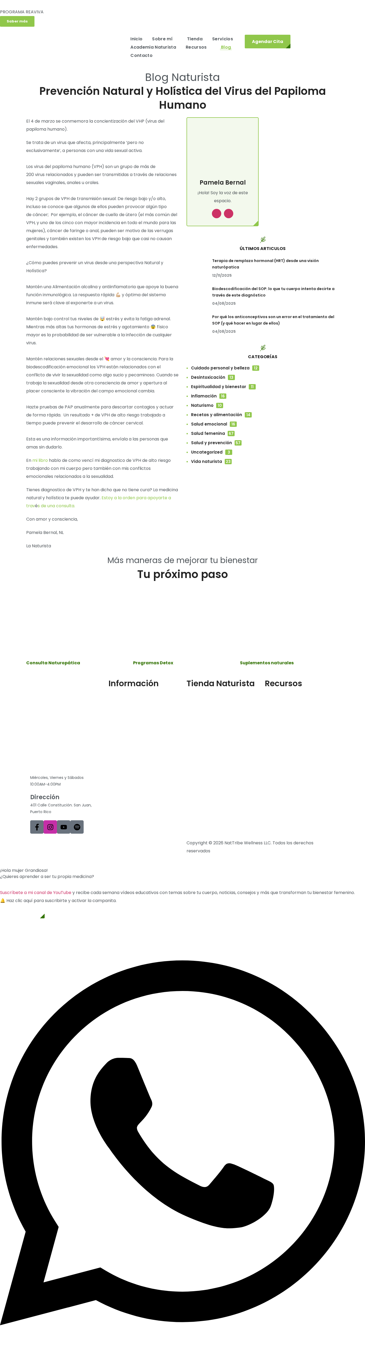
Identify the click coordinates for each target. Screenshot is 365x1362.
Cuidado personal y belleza (224, 368)
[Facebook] (37, 827)
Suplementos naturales (211, 698)
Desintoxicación (212, 377)
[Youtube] (63, 827)
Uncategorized (210, 452)
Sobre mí (118, 698)
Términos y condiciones (55, 843)
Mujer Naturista (124, 707)
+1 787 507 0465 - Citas (64, 770)
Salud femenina (212, 433)
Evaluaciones (278, 707)
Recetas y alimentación (220, 414)
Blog (269, 698)
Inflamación (208, 396)
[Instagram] (50, 827)
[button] (17, 21)
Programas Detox (205, 707)
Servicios (117, 725)
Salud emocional (213, 424)
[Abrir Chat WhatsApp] (182, 1350)
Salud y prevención (215, 443)
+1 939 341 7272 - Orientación (65, 761)
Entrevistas (276, 725)
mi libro (40, 460)
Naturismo (206, 405)
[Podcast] (77, 827)
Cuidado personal (205, 716)
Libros (271, 716)
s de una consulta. (57, 506)
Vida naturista (211, 461)
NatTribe (117, 716)
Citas (113, 734)
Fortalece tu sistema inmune (295, 734)
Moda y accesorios (206, 725)
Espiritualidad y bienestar (222, 386)
